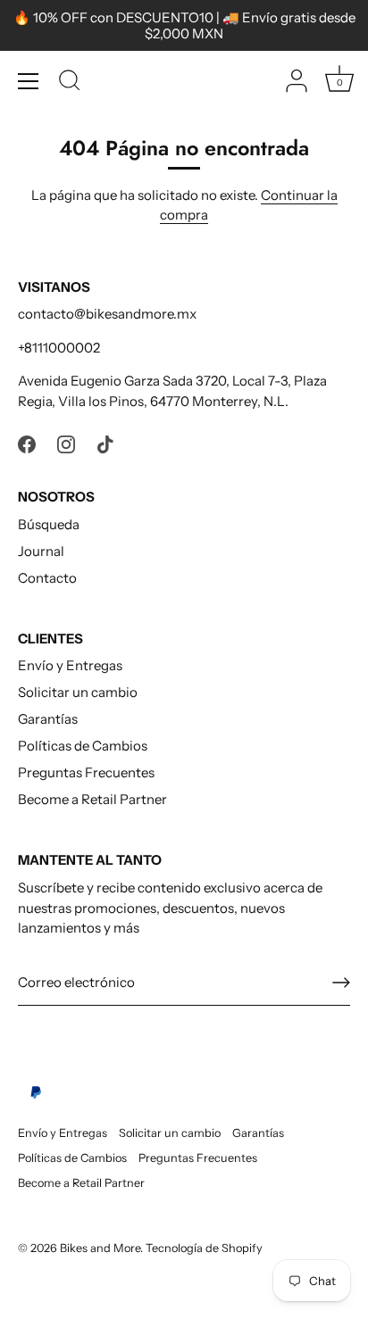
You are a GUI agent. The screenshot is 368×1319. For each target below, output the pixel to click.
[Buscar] (69, 83)
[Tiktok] (105, 442)
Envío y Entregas (70, 665)
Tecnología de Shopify (204, 1248)
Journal (41, 551)
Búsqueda (48, 524)
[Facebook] (27, 442)
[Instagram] (66, 442)
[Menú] (28, 81)
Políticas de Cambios (82, 745)
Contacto (47, 577)
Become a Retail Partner (92, 799)
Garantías (48, 718)
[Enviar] (341, 982)
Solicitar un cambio (78, 692)
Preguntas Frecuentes (86, 772)
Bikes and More (100, 1248)
